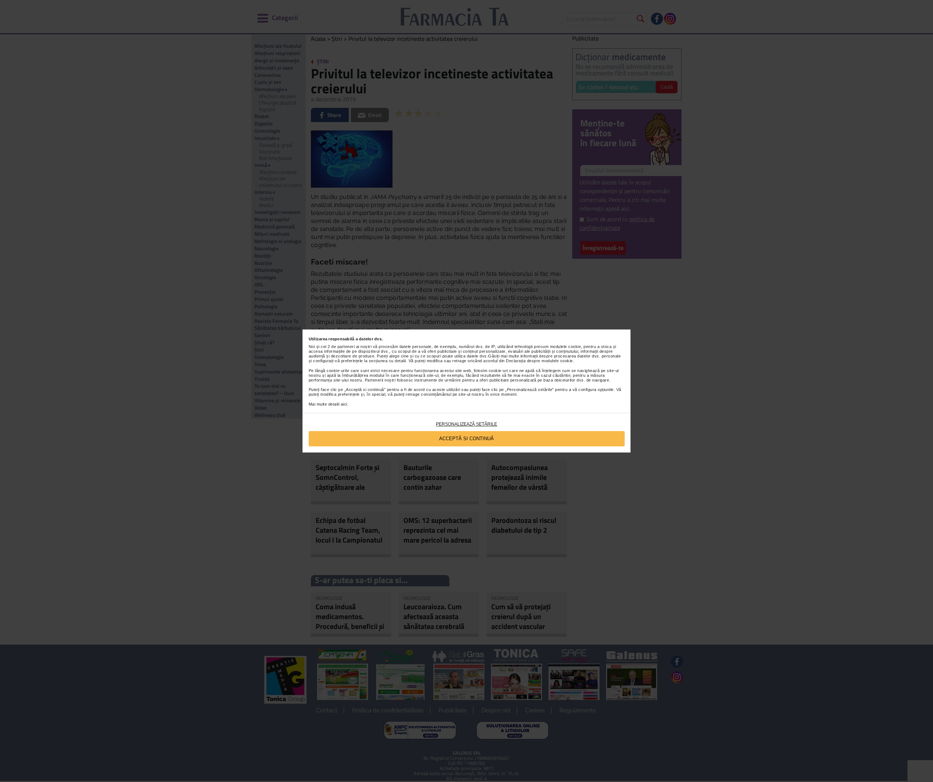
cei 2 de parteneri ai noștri (346, 346)
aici (344, 404)
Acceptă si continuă (466, 438)
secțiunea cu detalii (387, 361)
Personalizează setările (466, 424)
